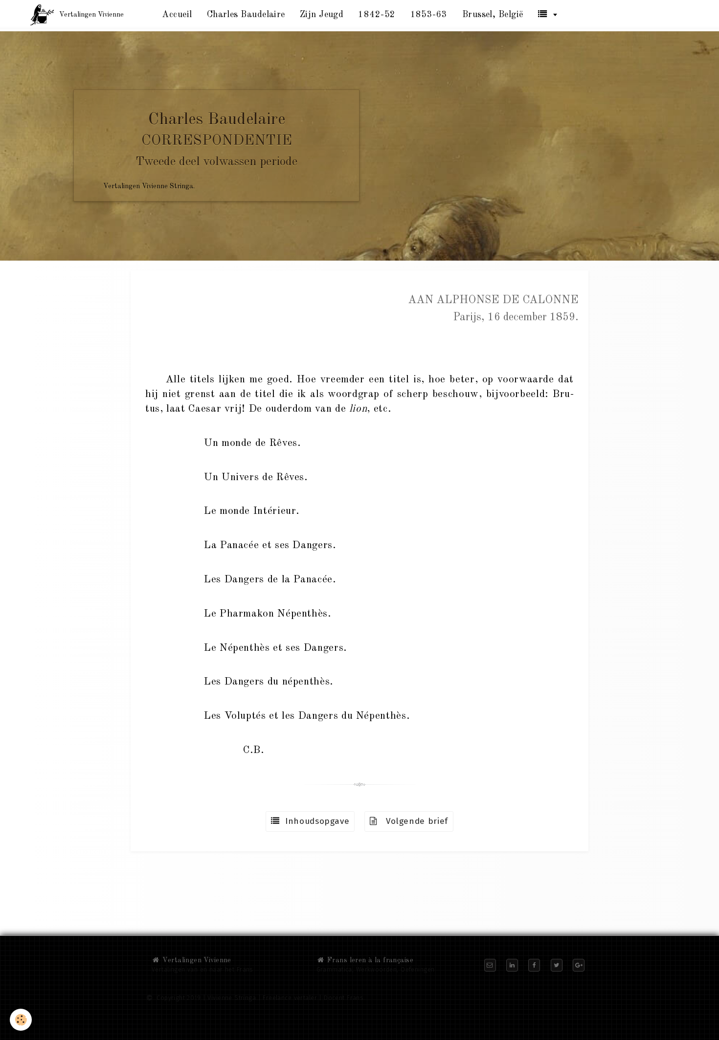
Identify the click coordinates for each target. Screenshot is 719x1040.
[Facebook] (534, 965)
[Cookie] (21, 1020)
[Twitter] (556, 965)
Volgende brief (413, 821)
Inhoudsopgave (315, 821)
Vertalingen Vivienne (195, 960)
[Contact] (490, 965)
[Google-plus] (578, 965)
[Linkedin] (512, 965)
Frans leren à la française (369, 960)
